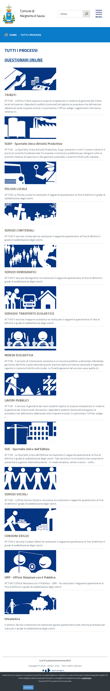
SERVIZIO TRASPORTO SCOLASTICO (29, 313)
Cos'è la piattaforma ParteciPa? (55, 660)
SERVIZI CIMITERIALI (19, 230)
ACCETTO (28, 687)
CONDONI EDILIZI (17, 536)
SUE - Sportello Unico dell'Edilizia (27, 449)
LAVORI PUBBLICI (17, 400)
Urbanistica (12, 619)
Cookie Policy (86, 678)
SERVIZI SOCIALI (16, 494)
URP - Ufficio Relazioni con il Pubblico (30, 577)
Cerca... (64, 13)
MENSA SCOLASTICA (19, 355)
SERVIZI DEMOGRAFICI (20, 272)
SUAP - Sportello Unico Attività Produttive (33, 143)
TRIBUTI (10, 95)
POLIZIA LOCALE (16, 189)
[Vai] (86, 13)
